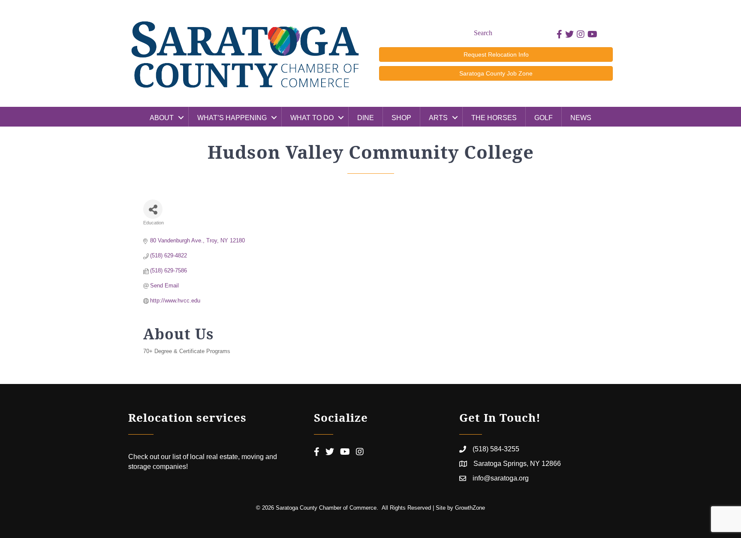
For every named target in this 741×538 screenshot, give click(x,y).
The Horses (494, 117)
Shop (401, 117)
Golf (543, 117)
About (162, 117)
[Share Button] (153, 209)
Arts (438, 117)
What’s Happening (232, 117)
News (580, 117)
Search (483, 32)
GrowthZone (470, 508)
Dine (365, 117)
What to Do (312, 117)
